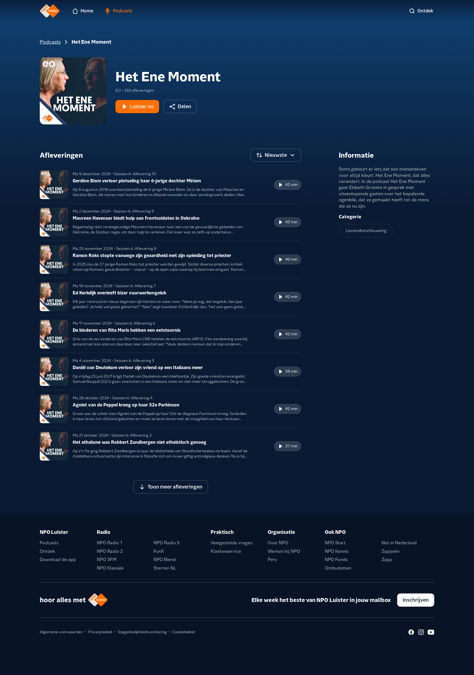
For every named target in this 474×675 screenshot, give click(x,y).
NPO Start (335, 543)
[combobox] (275, 155)
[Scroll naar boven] (460, 667)
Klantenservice (226, 551)
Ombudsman (338, 568)
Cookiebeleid (183, 631)
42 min (291, 296)
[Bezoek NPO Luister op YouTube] (431, 632)
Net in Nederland (399, 543)
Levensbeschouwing (366, 230)
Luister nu (142, 106)
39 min (291, 371)
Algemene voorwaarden (61, 631)
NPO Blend (165, 559)
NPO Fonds (336, 559)
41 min (291, 184)
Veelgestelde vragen (231, 543)
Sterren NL (165, 568)
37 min (291, 446)
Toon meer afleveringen (175, 487)
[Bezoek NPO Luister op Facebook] (411, 632)
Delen (184, 106)
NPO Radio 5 (167, 543)
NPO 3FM (107, 559)
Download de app (58, 559)
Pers (272, 559)
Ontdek (47, 551)
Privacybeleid (100, 631)
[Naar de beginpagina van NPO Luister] (50, 11)
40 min (291, 259)
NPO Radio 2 (110, 551)
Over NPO (278, 543)
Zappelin (390, 551)
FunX (159, 551)
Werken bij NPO (284, 551)
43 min (291, 221)
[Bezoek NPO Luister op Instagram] (421, 632)
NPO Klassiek (110, 568)
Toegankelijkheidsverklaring (142, 631)
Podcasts (50, 42)
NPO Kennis (336, 551)
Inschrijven (416, 600)
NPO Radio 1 (109, 543)
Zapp (387, 559)
